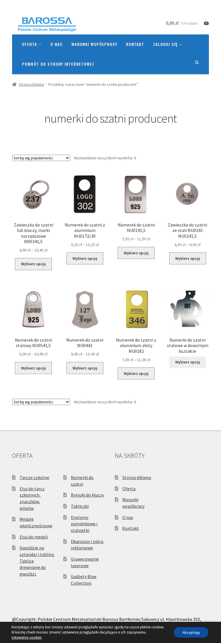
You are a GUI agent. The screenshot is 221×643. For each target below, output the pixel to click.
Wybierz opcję (33, 263)
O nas (56, 44)
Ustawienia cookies (26, 637)
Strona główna (31, 84)
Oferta (30, 44)
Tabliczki (80, 506)
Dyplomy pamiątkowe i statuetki (84, 523)
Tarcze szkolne (34, 477)
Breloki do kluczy (87, 495)
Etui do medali (34, 537)
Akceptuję (191, 632)
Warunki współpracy (94, 44)
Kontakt (135, 44)
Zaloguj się (166, 44)
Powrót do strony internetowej (58, 64)
